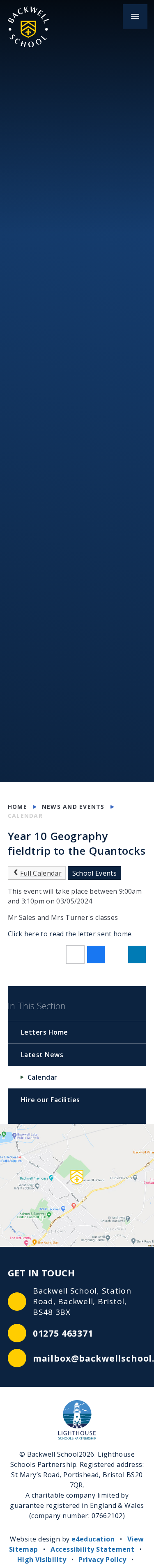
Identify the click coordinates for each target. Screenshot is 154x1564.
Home (17, 806)
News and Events (73, 806)
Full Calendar (41, 873)
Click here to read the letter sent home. (70, 933)
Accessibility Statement (92, 1549)
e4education (93, 1539)
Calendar (25, 815)
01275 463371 (63, 1333)
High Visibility (41, 1559)
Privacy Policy (102, 1559)
